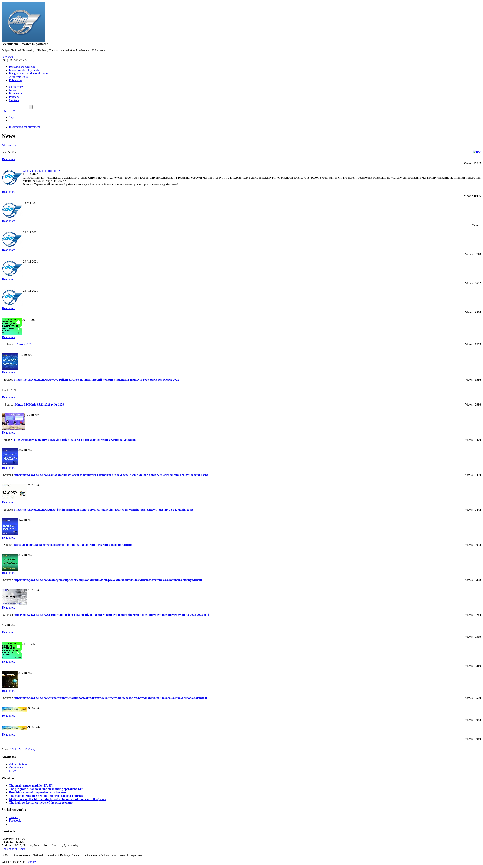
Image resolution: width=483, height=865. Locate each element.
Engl (4, 110)
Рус (14, 110)
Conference (16, 86)
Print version (9, 145)
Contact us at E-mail (14, 848)
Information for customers (24, 127)
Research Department (22, 66)
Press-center (16, 93)
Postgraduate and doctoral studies (29, 73)
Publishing (15, 80)
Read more (8, 159)
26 (25, 749)
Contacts (14, 100)
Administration (18, 764)
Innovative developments (24, 70)
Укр (11, 117)
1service (31, 861)
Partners (14, 96)
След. (31, 749)
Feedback (7, 56)
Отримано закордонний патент (43, 170)
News (12, 90)
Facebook (15, 820)
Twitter (13, 817)
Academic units (18, 76)
